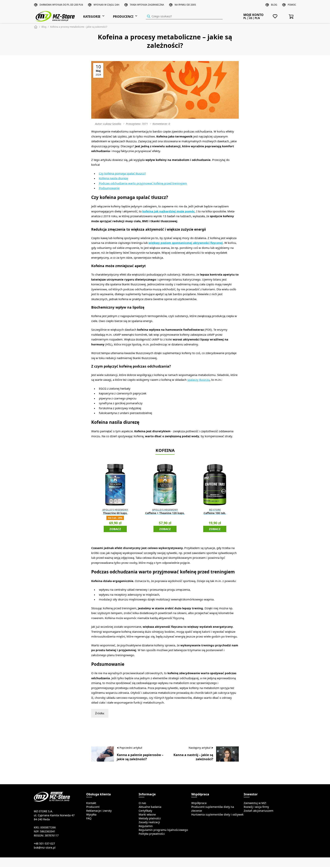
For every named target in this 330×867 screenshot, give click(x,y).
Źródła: (99, 713)
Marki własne (147, 814)
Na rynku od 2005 (185, 4)
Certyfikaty (145, 810)
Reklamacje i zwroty (99, 810)
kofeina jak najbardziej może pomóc (168, 211)
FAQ (88, 818)
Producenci (123, 16)
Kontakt (91, 803)
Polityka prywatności (152, 833)
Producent (92, 807)
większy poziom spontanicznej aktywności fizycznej (185, 242)
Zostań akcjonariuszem (258, 810)
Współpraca (198, 803)
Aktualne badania (150, 807)
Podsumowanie (109, 188)
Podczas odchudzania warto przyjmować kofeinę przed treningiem (143, 183)
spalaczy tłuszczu (198, 379)
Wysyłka (91, 814)
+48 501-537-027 (44, 843)
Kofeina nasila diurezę (113, 178)
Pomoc (292, 4)
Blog (274, 4)
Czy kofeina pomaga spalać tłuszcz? (122, 173)
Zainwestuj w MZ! (255, 803)
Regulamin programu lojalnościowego (163, 830)
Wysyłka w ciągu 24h (106, 4)
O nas (142, 803)
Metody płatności (150, 818)
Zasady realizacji (149, 822)
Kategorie (91, 16)
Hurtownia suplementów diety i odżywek (217, 814)
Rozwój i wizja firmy (256, 807)
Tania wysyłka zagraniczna (147, 4)
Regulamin (146, 826)
